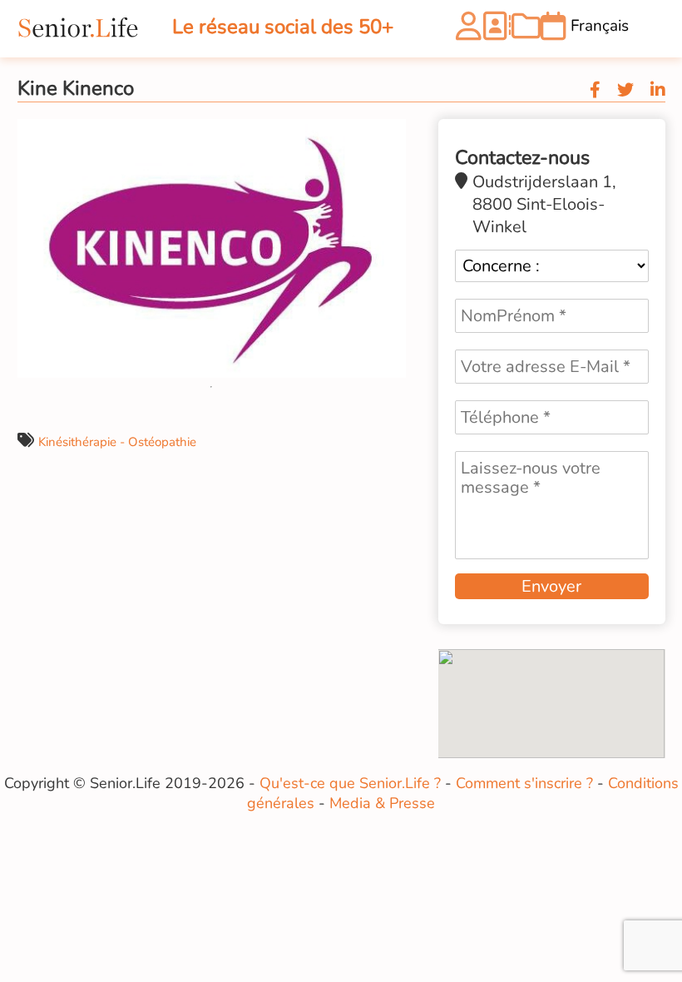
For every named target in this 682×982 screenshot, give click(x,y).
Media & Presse (382, 803)
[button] (391, 134)
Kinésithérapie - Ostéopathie (117, 442)
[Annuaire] (496, 31)
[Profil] (469, 31)
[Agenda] (553, 31)
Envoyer (551, 586)
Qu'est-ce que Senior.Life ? (350, 783)
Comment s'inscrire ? (524, 783)
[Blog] (526, 31)
